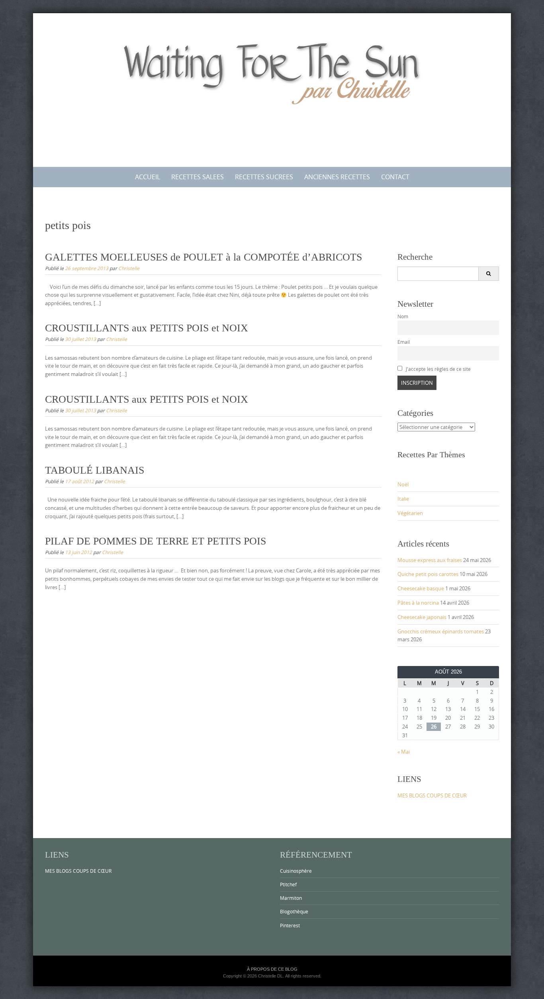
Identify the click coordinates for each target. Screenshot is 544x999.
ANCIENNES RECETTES (337, 176)
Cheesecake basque (420, 588)
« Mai (403, 751)
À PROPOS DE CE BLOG (272, 969)
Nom (402, 316)
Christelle (128, 268)
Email (403, 342)
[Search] (488, 273)
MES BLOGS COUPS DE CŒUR (432, 795)
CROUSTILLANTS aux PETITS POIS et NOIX (146, 328)
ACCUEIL (147, 176)
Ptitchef (288, 884)
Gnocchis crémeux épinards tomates (440, 631)
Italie (403, 498)
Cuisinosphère (296, 871)
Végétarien (410, 513)
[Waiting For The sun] (272, 88)
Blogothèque (294, 911)
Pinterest (290, 925)
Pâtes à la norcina (418, 602)
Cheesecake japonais (421, 617)
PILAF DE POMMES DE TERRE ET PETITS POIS (155, 541)
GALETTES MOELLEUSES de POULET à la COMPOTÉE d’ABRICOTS (203, 257)
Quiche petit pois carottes (427, 574)
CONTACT (395, 176)
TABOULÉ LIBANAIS (94, 470)
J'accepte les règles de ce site (438, 369)
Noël (403, 484)
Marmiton (291, 898)
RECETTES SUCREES (264, 176)
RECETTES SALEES (197, 176)
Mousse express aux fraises (429, 560)
